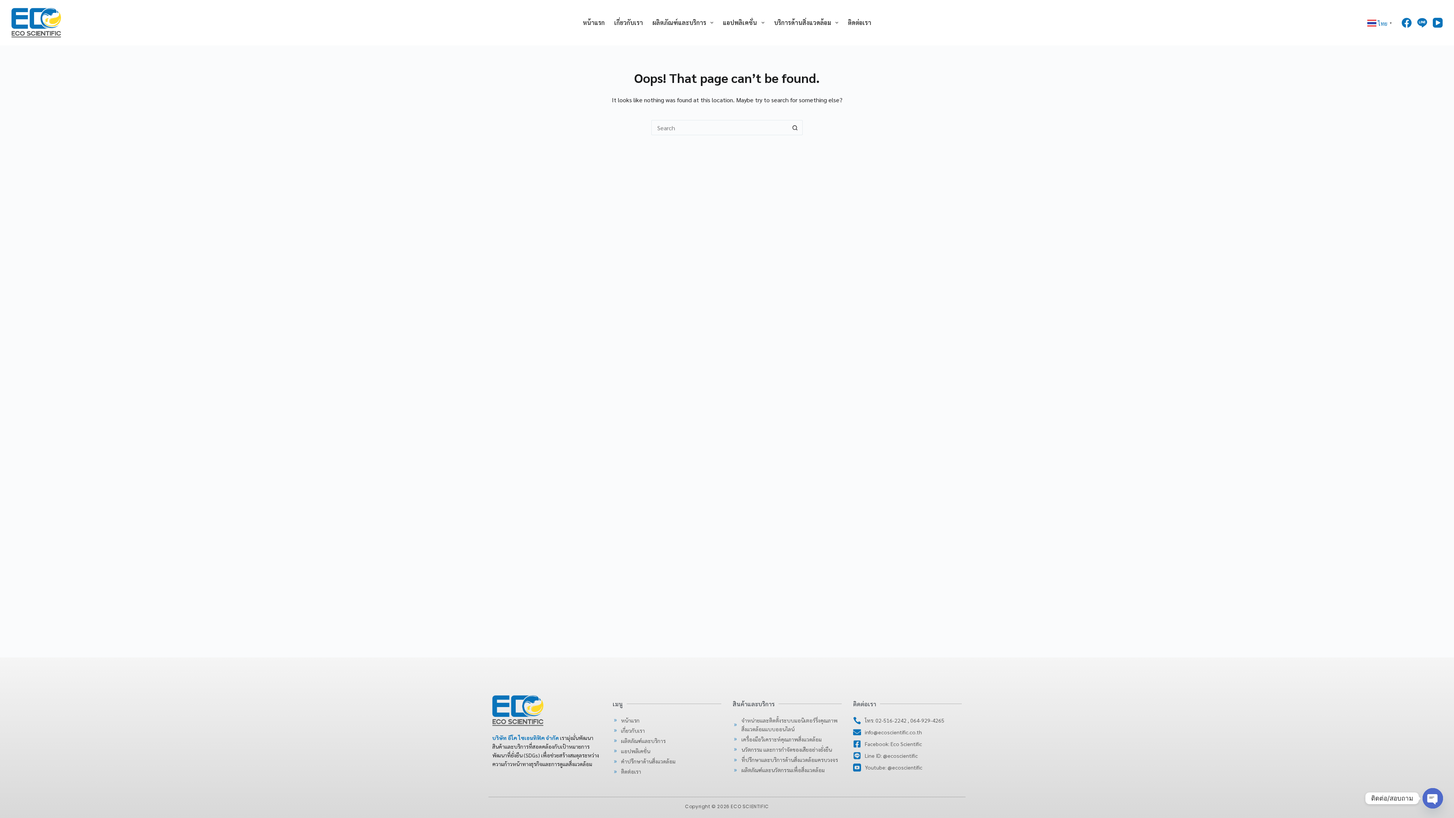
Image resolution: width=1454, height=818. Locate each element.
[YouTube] (1438, 23)
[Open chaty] (1433, 798)
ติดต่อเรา (859, 23)
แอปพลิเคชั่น (740, 23)
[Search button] (795, 127)
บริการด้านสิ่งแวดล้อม (802, 23)
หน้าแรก (594, 23)
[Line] (1422, 23)
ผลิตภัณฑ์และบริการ (679, 23)
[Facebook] (1407, 23)
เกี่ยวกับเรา (628, 23)
